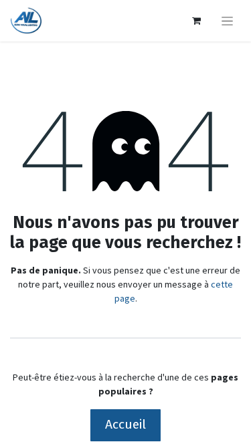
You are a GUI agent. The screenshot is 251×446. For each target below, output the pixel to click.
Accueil (125, 424)
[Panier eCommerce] (196, 21)
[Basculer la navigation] (227, 21)
